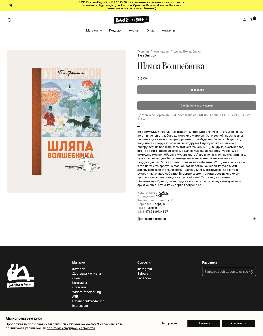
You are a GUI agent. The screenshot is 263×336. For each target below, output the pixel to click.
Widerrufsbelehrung (86, 292)
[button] (9, 20)
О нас (76, 278)
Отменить (238, 323)
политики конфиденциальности (71, 328)
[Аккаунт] (244, 20)
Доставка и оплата (86, 273)
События (79, 287)
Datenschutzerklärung (88, 301)
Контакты (79, 283)
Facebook (144, 278)
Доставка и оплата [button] (151, 219)
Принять (204, 323)
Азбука (163, 192)
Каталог (78, 269)
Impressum (80, 306)
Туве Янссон (146, 55)
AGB (75, 296)
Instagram (144, 269)
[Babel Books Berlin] (131, 20)
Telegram (144, 273)
